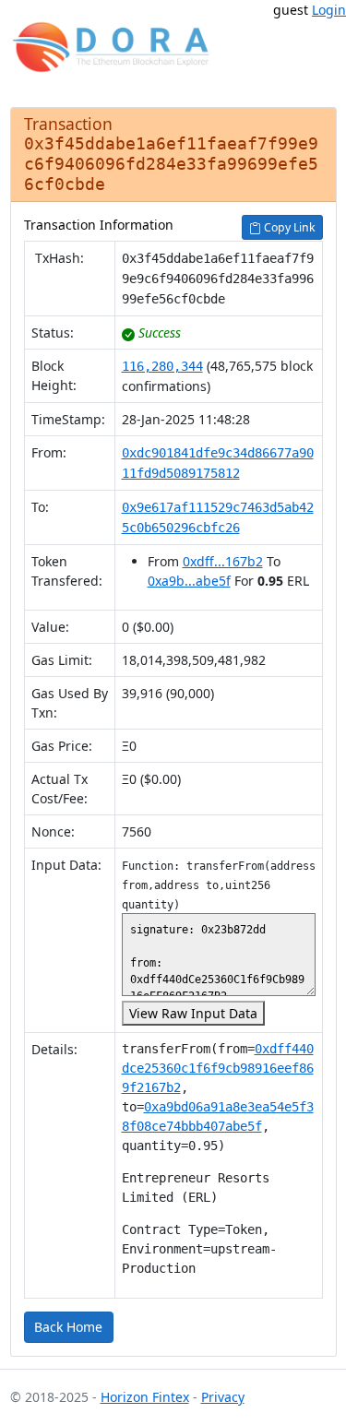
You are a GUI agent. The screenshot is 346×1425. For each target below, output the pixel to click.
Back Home (68, 1327)
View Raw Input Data (193, 1013)
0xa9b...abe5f (189, 580)
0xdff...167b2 (223, 561)
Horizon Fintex (145, 1397)
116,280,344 (162, 366)
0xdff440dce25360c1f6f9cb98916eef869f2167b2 (218, 1068)
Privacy (223, 1397)
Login (329, 9)
